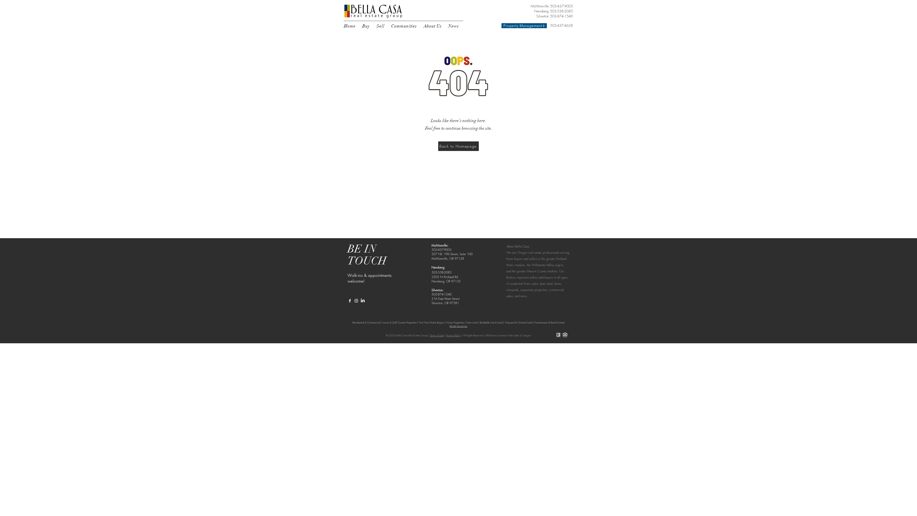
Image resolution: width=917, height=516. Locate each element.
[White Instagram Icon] (356, 300)
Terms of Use (437, 335)
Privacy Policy (453, 335)
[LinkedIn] (362, 300)
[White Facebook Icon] (349, 300)
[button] (366, 26)
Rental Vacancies (458, 326)
